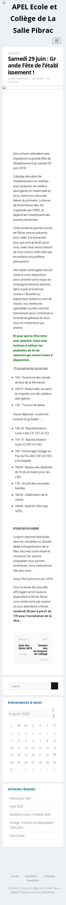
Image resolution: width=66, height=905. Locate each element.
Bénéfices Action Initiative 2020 (30, 814)
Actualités (13, 53)
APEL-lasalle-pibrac (20, 78)
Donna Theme (19, 892)
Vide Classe (17, 836)
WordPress (48, 892)
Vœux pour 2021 (21, 798)
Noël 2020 (16, 806)
